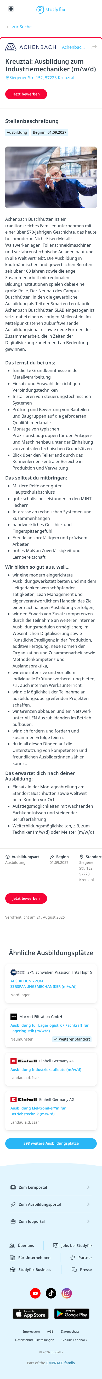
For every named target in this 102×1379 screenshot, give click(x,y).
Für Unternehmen (34, 1257)
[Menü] (11, 9)
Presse (86, 1269)
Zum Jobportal (32, 1221)
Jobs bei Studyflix (77, 1245)
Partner (85, 1257)
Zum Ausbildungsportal (40, 1204)
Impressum (31, 1331)
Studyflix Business (35, 1269)
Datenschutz (70, 1331)
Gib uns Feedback (74, 1340)
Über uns (26, 1245)
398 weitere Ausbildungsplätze (51, 1143)
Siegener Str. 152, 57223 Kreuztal (41, 77)
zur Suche (22, 27)
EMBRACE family (60, 1362)
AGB (50, 1331)
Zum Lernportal (33, 1187)
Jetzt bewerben (26, 93)
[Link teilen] (93, 47)
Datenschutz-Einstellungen (34, 1340)
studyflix (56, 9)
